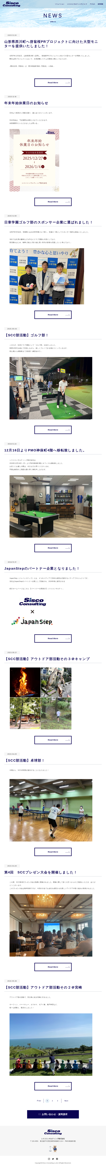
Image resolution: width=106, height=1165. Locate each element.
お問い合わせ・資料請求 (54, 1114)
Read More (53, 83)
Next (66, 1101)
